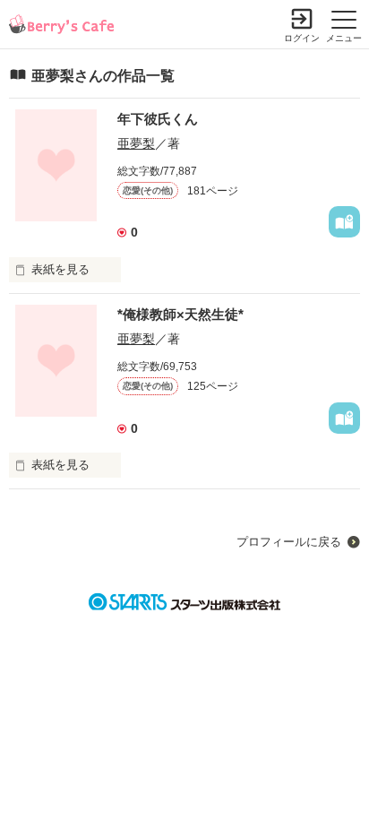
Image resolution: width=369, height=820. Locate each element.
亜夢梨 (136, 143)
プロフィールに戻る (288, 541)
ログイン (302, 38)
